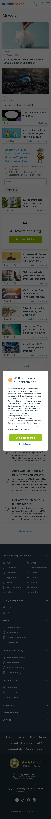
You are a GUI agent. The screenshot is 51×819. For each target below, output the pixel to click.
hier (27, 429)
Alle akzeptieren (25, 437)
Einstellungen (25, 444)
